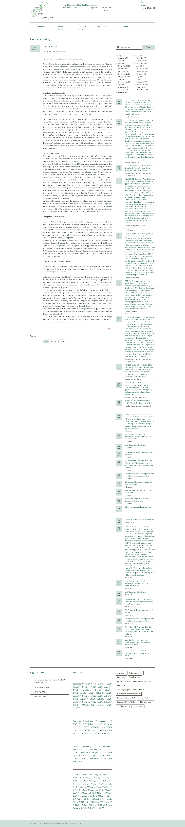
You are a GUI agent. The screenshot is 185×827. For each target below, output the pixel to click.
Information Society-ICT (126, 698)
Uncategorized (135, 117)
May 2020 (121, 63)
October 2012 (123, 87)
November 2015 (124, 74)
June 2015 (121, 79)
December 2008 (142, 90)
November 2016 (142, 71)
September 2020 (142, 61)
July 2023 (139, 55)
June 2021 (121, 61)
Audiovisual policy (135, 673)
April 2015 (140, 79)
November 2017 (142, 69)
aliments (54, 341)
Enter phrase (125, 47)
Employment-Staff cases (138, 225)
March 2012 (140, 87)
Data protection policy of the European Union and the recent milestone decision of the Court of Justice (139, 601)
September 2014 (142, 82)
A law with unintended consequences (138, 507)
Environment (121, 685)
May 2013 (121, 85)
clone (62, 341)
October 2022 (123, 58)
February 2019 (141, 63)
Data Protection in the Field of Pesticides (139, 519)
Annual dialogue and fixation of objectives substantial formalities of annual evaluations (137, 642)
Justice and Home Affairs (138, 397)
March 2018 (122, 69)
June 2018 (140, 66)
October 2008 (123, 92)
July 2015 (139, 77)
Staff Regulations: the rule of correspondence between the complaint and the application (138, 436)
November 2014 (124, 82)
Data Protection (134, 677)
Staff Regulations (130, 175)
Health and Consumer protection (57, 51)
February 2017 (123, 71)
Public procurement (145, 702)
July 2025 (121, 55)
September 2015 (124, 77)
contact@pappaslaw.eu (42, 687)
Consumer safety (51, 46)
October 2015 (141, 74)
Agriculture (134, 312)
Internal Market (144, 698)
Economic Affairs (123, 681)
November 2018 (124, 66)
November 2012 (142, 85)
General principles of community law (141, 173)
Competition (121, 677)
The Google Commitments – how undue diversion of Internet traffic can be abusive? (139, 653)
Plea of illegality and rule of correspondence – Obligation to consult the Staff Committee (138, 583)
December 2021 (142, 58)
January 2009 (123, 90)
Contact (144, 5)
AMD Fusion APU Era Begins (135, 445)
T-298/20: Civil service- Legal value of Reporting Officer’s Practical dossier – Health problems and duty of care (139, 168)
